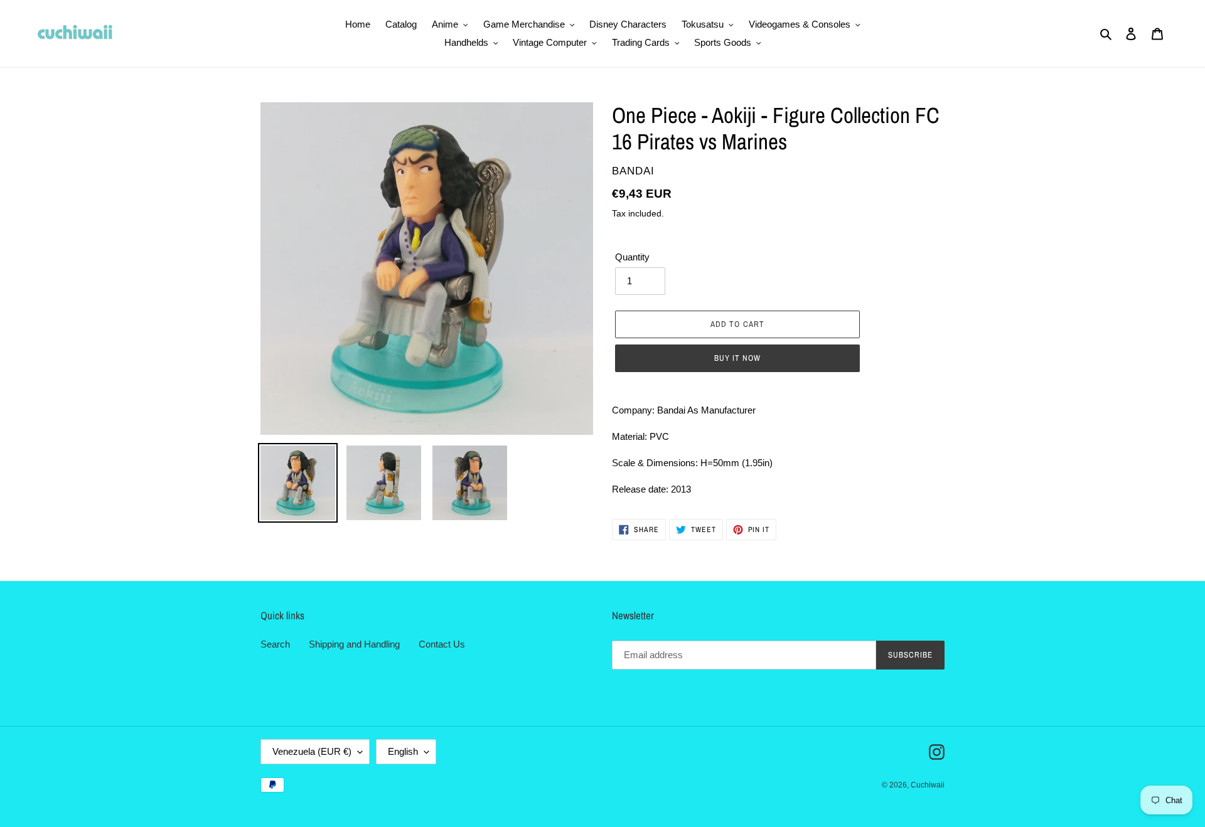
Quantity (632, 257)
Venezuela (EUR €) (311, 751)
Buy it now (737, 358)
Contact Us (442, 644)
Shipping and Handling (354, 644)
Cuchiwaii (928, 785)
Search (275, 644)
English (403, 751)
